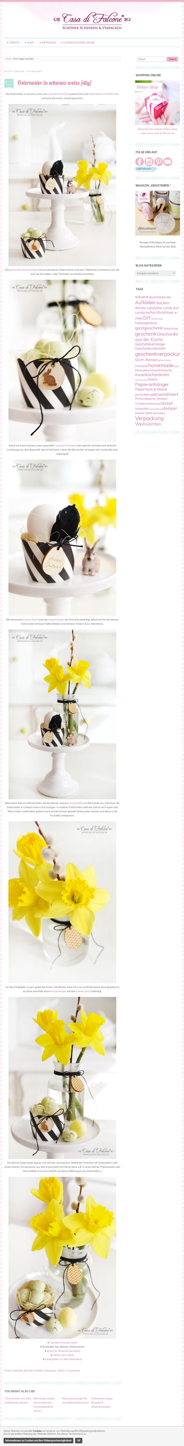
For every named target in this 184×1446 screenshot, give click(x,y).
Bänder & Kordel (24, 1370)
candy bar (171, 308)
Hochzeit (141, 366)
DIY (147, 318)
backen (163, 302)
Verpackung (149, 418)
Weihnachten (148, 424)
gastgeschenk (149, 328)
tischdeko (159, 413)
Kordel (140, 375)
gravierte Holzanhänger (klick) (63, 1350)
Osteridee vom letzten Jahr (104, 93)
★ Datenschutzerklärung (78, 42)
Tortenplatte (76, 803)
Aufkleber (145, 302)
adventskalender (160, 297)
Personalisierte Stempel (151, 398)
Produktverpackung (147, 403)
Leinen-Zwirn (30, 619)
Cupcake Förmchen (58, 93)
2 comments (73, 1370)
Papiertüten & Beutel (151, 389)
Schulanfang (155, 409)
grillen (161, 360)
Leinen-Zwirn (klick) (63, 1355)
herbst (168, 360)
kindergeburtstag (146, 370)
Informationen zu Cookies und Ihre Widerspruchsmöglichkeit (38, 1440)
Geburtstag (170, 328)
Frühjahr (38, 1370)
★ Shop (29, 42)
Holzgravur (50, 1370)
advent (141, 296)
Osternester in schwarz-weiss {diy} (54, 82)
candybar (154, 307)
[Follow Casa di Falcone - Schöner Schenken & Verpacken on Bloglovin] (146, 170)
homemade (161, 365)
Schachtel (142, 409)
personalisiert (164, 394)
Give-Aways (146, 359)
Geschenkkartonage (150, 344)
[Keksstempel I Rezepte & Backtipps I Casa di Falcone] (157, 234)
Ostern (61, 1370)
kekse (176, 366)
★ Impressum (47, 42)
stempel (169, 408)
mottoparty (141, 379)
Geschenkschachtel (150, 348)
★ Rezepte (13, 42)
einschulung (157, 319)
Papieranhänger (152, 384)
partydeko (143, 394)
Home (8, 58)
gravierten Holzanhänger (24, 269)
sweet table (144, 413)
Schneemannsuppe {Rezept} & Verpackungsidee (102, 1402)
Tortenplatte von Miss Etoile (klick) (63, 1359)
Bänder (140, 308)
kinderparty (164, 370)
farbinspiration (146, 323)
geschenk (146, 334)
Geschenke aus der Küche (156, 336)
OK (78, 1440)
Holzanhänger (56, 619)
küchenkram (157, 374)
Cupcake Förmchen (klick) (63, 1342)
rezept (166, 403)
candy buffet (145, 312)
